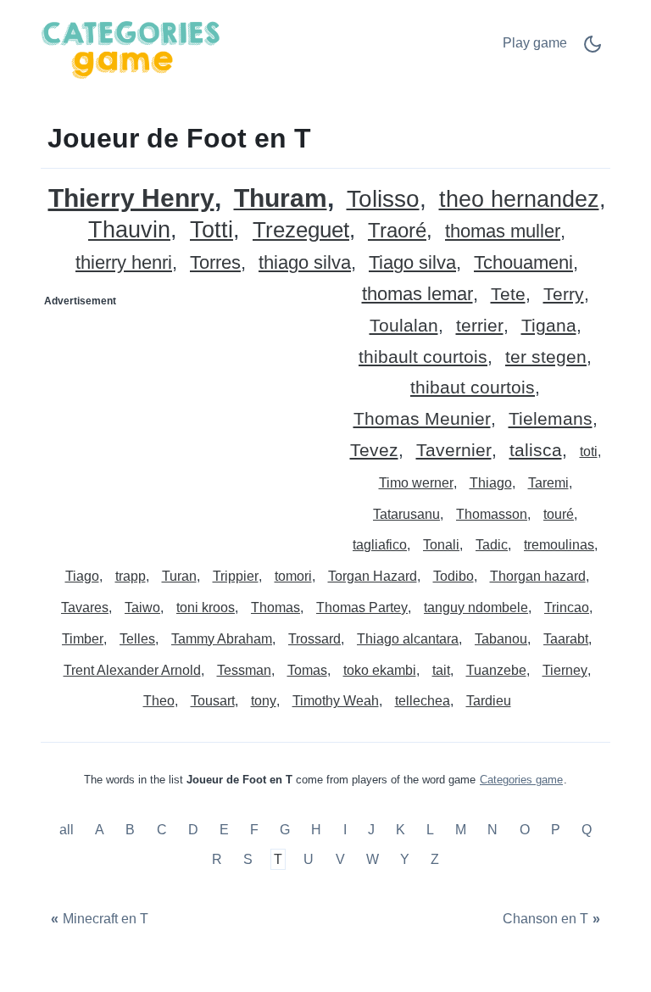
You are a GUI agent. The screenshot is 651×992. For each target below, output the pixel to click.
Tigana (548, 326)
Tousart (213, 701)
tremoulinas (559, 545)
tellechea (422, 701)
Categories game (521, 779)
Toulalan (404, 326)
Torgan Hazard (372, 576)
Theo (159, 701)
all (68, 829)
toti (589, 451)
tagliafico (380, 545)
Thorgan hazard (538, 576)
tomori (293, 576)
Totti (211, 230)
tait (441, 670)
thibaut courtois (472, 388)
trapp (130, 576)
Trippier (236, 576)
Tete (508, 295)
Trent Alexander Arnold (132, 670)
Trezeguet (301, 230)
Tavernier (454, 451)
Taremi (548, 483)
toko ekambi (379, 670)
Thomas (275, 607)
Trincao (566, 607)
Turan (179, 576)
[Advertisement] (184, 421)
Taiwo (142, 607)
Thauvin (129, 230)
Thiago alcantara (408, 639)
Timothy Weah (335, 701)
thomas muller (502, 232)
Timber (82, 639)
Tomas (307, 670)
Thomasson (491, 514)
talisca (535, 451)
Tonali (441, 545)
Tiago (82, 576)
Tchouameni (523, 263)
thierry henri (123, 263)
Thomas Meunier (422, 419)
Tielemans (551, 419)
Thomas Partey (362, 607)
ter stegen (546, 357)
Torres (215, 263)
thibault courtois (423, 357)
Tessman (244, 670)
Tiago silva (412, 263)
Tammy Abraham (221, 639)
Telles (137, 639)
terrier (480, 326)
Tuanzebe (496, 670)
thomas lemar (417, 295)
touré (558, 514)
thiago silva (305, 263)
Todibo (453, 576)
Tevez (374, 451)
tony (263, 701)
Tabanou (501, 639)
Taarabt (565, 639)
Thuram (280, 199)
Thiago (491, 483)
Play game (535, 43)
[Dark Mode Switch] (592, 50)
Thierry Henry (131, 198)
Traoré (397, 231)
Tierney (564, 670)
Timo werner (416, 483)
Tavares (84, 607)
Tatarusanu (406, 514)
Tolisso (383, 200)
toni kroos (205, 607)
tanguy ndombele (476, 607)
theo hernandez (519, 200)
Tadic (492, 545)
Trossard (314, 639)
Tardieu (488, 701)
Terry (563, 295)
